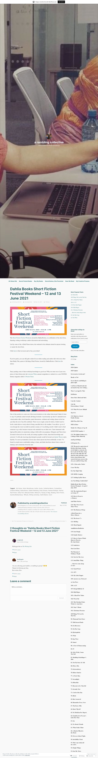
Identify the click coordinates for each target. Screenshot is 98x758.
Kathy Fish (21, 492)
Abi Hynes (19, 488)
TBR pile (26, 495)
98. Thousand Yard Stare (78, 619)
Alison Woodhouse (28, 488)
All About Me (13, 281)
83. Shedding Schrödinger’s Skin (78, 658)
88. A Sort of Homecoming (78, 646)
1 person (18, 549)
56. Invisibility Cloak (77, 739)
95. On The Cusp (75, 315)
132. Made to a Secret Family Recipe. (77, 417)
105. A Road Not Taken (76, 300)
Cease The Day (75, 467)
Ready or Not (74, 377)
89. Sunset (73, 642)
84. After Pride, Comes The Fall (77, 653)
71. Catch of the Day (76, 692)
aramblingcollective (16, 302)
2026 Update (74, 367)
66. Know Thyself (75, 709)
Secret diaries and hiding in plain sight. (78, 381)
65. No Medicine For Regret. (79, 712)
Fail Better (74, 394)
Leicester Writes (32, 374)
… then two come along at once (77, 564)
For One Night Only (76, 471)
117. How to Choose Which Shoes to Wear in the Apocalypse (78, 540)
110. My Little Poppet (76, 305)
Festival (61, 490)
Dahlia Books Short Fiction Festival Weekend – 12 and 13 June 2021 (79, 486)
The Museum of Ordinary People (75, 553)
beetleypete (20, 559)
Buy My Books (38, 281)
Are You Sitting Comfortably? (58, 521)
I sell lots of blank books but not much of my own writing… (79, 387)
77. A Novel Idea (75, 676)
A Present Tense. (29, 376)
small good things (76, 440)
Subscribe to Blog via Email (77, 330)
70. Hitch (73, 696)
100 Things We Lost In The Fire (78, 297)
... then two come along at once (78, 312)
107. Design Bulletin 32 (77, 589)
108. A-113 (73, 302)
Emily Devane (43, 490)
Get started (61, 1)
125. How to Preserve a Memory (77, 497)
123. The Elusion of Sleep (78, 510)
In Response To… (76, 443)
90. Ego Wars (74, 639)
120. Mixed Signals (76, 525)
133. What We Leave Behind (79, 409)
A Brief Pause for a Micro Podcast (76, 514)
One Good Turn (75, 548)
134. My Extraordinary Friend (77, 405)
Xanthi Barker (44, 495)
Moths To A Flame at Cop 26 (79, 428)
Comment (61, 598)
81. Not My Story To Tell (78, 662)
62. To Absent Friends (77, 724)
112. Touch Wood (75, 569)
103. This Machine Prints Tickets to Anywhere (78, 603)
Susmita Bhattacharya (16, 495)
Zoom (50, 495)
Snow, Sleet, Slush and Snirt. (79, 398)
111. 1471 (73, 572)
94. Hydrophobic (75, 632)
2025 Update (74, 371)
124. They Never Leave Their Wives (77, 505)
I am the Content (75, 401)
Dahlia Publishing (34, 490)
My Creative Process (82, 281)
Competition (57, 488)
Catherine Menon (48, 488)
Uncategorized (28, 302)
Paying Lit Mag (45, 492)
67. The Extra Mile (76, 706)
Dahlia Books (24, 490)
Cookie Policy (27, 755)
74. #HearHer (75, 682)
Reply (15, 552)
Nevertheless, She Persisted (54, 281)
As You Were (74, 317)
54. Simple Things (76, 748)
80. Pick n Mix (75, 666)
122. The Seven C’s (76, 518)
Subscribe (75, 346)
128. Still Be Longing (77, 474)
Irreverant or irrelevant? (78, 374)
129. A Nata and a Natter (78, 464)
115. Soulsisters (75, 545)
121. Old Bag (74, 522)
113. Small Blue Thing (77, 560)
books (41, 488)
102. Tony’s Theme (76, 607)
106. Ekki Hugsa (75, 307)
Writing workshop (34, 495)
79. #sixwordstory (76, 669)
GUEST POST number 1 (78, 431)
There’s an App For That (78, 391)
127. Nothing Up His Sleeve (78, 477)
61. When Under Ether (77, 727)
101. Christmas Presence (77, 310)
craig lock (20, 540)
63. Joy (73, 721)
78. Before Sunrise (76, 672)
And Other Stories (76, 501)
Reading (53, 492)
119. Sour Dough (75, 532)
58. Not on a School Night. (78, 736)
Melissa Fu (38, 492)
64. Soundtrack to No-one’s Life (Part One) (78, 717)
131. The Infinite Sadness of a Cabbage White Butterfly (79, 435)
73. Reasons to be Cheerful (78, 686)
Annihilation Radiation (77, 528)
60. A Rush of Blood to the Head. (77, 732)
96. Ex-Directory (75, 626)
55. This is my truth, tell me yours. (77, 743)
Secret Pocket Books (25, 281)
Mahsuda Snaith (29, 492)
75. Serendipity (75, 679)
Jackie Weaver (59, 437)
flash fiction (13, 492)
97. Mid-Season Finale (77, 622)
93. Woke (73, 636)
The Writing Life (27, 546)
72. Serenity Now (75, 689)
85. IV (72, 649)
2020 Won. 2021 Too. (77, 421)
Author (36, 488)
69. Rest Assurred (76, 699)
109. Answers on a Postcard (78, 579)
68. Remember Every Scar (78, 702)
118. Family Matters (76, 535)
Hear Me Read (69, 281)
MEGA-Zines (74, 424)
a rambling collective (49, 142)
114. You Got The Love (77, 557)
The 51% (73, 413)
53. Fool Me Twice (76, 751)
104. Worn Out (75, 599)
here (15, 351)
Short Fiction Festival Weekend (22, 338)
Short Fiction (60, 492)
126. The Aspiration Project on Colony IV (21, 521)
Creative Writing (14, 490)
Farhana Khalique (53, 490)
